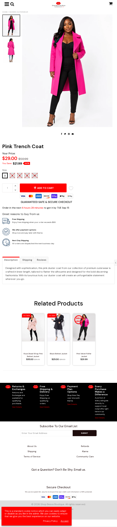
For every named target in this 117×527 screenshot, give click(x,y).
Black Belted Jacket (58, 353)
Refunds (85, 446)
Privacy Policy (50, 521)
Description (11, 259)
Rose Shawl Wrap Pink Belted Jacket (33, 355)
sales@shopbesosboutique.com (60, 475)
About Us (32, 446)
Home (5, 12)
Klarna (85, 451)
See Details (17, 407)
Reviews (41, 259)
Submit (84, 433)
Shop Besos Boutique (52, 504)
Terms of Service (32, 456)
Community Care (85, 456)
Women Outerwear (18, 12)
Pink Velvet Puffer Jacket (83, 355)
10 (35, 175)
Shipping (27, 259)
